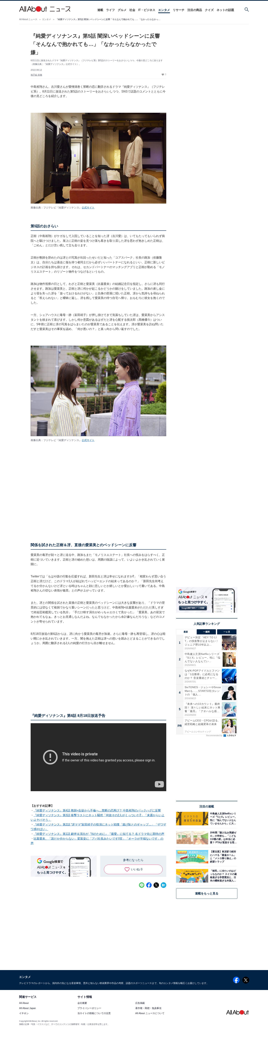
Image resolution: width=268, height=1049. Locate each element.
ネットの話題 (225, 10)
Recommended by (214, 735)
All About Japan (27, 1008)
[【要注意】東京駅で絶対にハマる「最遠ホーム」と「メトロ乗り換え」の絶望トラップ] (222, 856)
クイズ (209, 10)
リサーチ (179, 10)
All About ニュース (28, 19)
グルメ (122, 10)
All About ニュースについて (149, 1013)
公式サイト (88, 207)
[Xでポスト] (156, 885)
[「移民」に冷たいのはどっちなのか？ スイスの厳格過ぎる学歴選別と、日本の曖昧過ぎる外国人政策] (222, 875)
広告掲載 (140, 1003)
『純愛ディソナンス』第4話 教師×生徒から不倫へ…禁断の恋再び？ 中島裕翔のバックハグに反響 (97, 810)
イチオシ (24, 1013)
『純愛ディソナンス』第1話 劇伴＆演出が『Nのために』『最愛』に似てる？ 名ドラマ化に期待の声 (99, 833)
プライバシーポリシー (89, 1008)
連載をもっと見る (206, 893)
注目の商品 (194, 10)
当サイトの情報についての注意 (94, 1013)
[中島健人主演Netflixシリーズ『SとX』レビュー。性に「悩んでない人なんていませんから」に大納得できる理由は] (222, 818)
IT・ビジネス (146, 10)
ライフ (110, 10)
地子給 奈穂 (36, 75)
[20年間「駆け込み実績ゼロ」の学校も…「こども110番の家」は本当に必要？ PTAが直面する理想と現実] (222, 837)
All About (24, 1003)
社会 (132, 10)
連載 (100, 10)
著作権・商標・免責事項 (148, 1008)
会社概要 (82, 1003)
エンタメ (164, 10)
